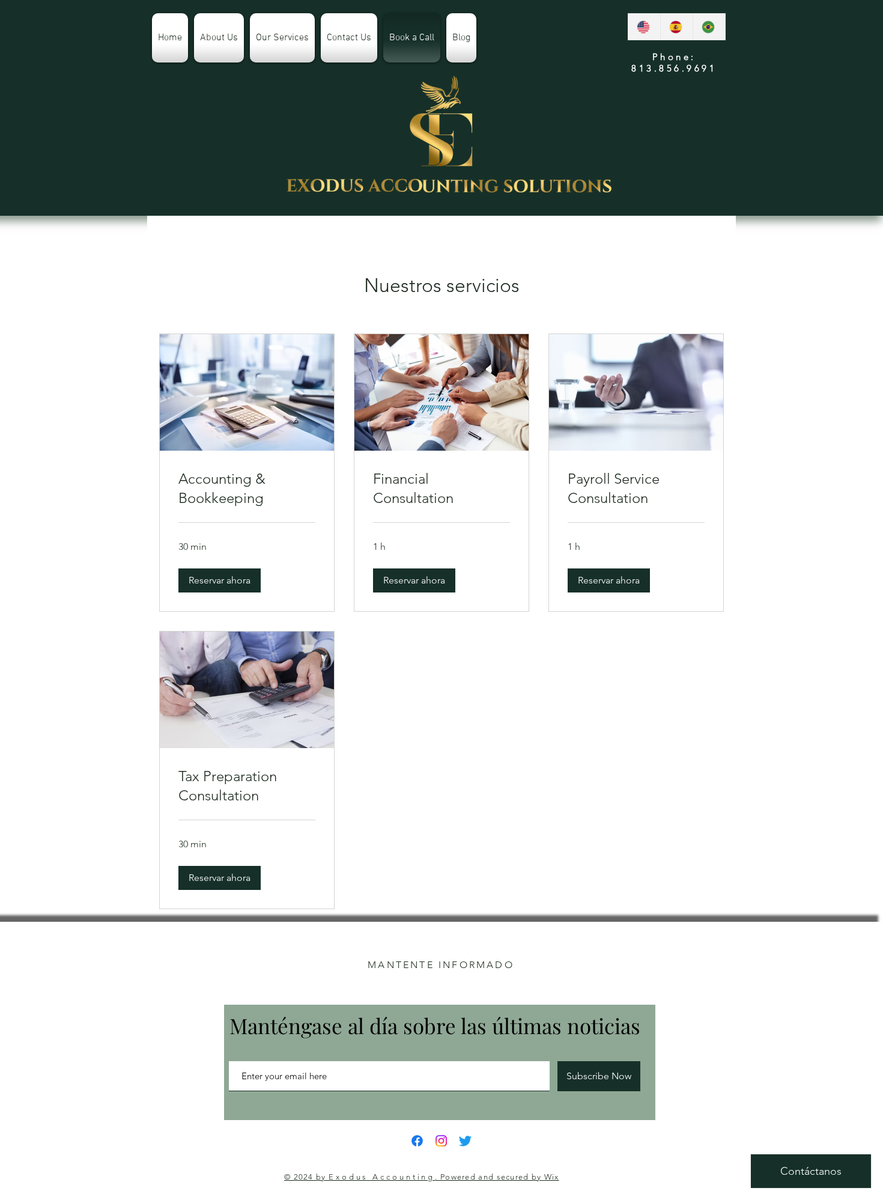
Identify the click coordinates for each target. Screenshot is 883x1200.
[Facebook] (417, 1140)
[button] (219, 580)
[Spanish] (676, 27)
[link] (246, 488)
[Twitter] (465, 1140)
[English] (644, 27)
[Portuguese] (709, 27)
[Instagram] (441, 1140)
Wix (551, 1176)
